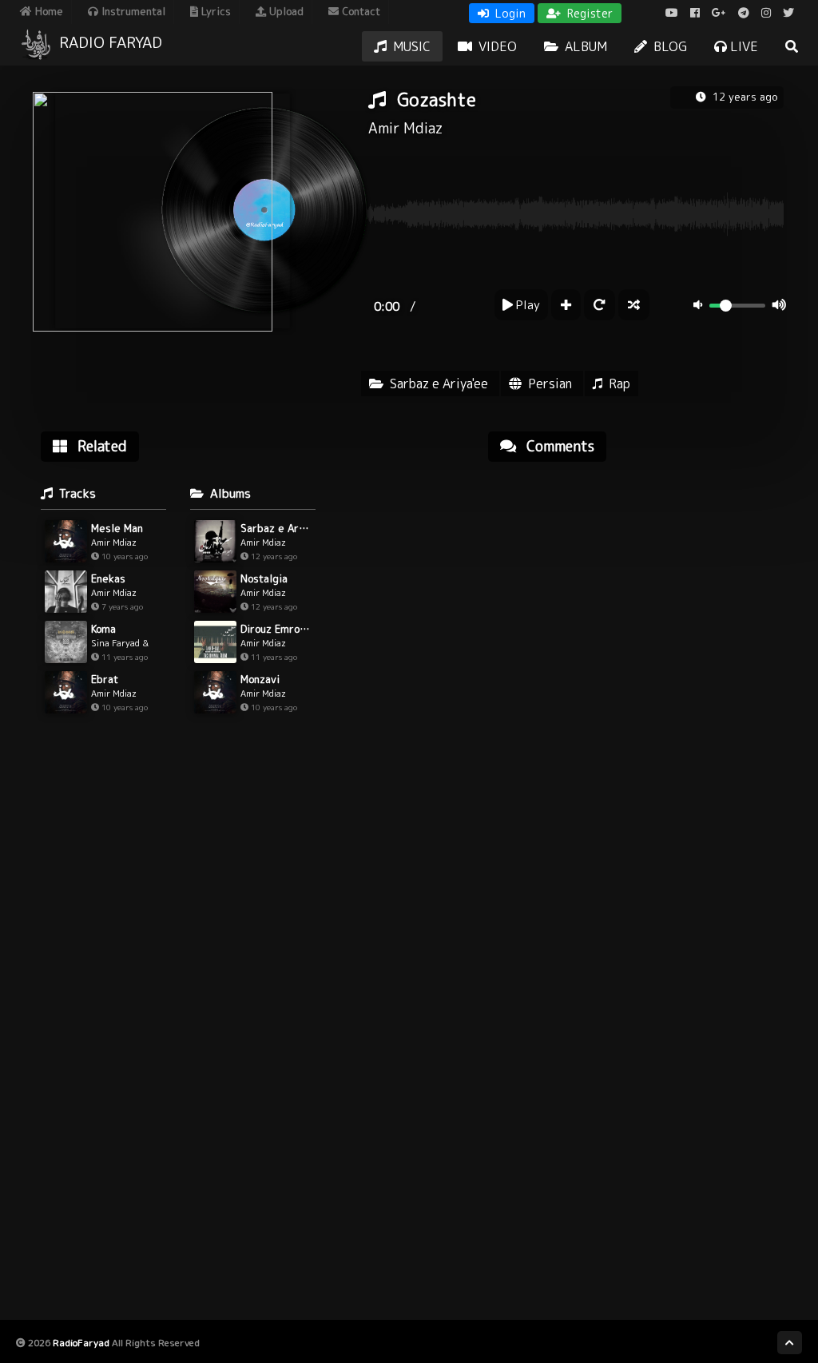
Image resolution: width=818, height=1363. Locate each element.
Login (509, 13)
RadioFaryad (81, 1342)
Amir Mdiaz (405, 128)
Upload (285, 11)
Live (742, 46)
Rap (619, 383)
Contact (359, 11)
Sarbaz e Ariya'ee (439, 383)
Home (47, 11)
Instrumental (131, 11)
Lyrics (214, 11)
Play (526, 304)
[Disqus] (636, 677)
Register (588, 13)
